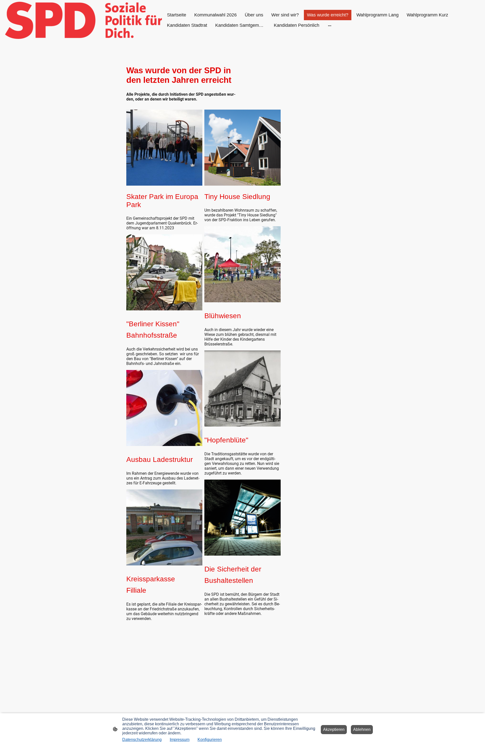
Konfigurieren (210, 739)
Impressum (179, 739)
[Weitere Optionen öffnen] (329, 25)
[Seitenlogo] (83, 20)
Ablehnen (362, 729)
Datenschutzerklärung (142, 739)
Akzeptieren (334, 729)
